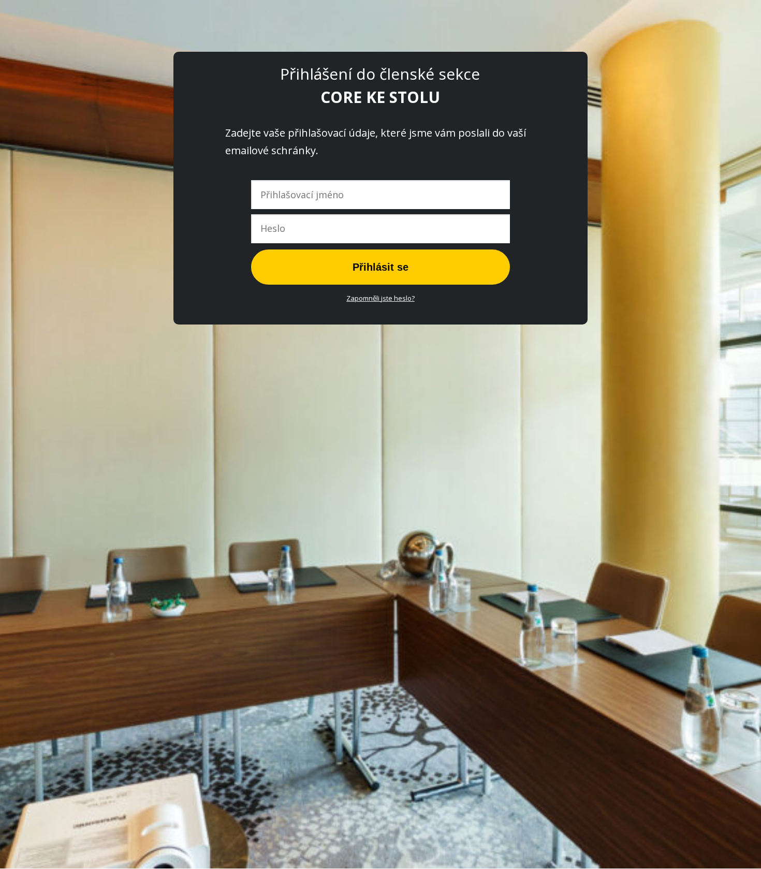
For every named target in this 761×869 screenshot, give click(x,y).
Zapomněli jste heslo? (380, 298)
